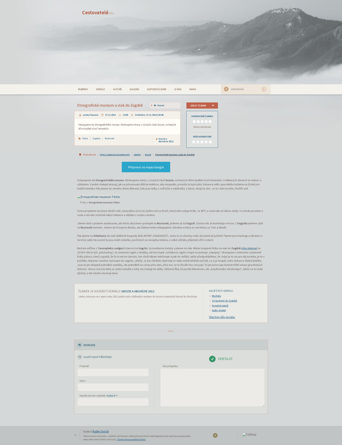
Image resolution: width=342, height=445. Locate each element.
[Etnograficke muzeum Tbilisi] (99, 196)
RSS (216, 436)
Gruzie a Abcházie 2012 (166, 140)
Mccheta (216, 296)
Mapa (193, 89)
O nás (178, 89)
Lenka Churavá (90, 114)
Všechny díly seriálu (222, 317)
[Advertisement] (171, 54)
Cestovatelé (98, 12)
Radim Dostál (100, 431)
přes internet (249, 248)
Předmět (84, 366)
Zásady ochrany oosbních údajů (131, 439)
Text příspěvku (170, 366)
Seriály (100, 89)
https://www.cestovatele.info (115, 154)
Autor (83, 381)
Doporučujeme (156, 89)
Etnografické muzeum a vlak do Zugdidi (175, 154)
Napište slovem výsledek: (99, 395)
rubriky (137, 154)
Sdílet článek (198, 105)
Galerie (134, 89)
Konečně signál (220, 305)
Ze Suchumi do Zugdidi (224, 300)
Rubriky (83, 89)
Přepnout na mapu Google (146, 167)
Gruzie (160, 105)
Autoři (117, 89)
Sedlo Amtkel (219, 310)
